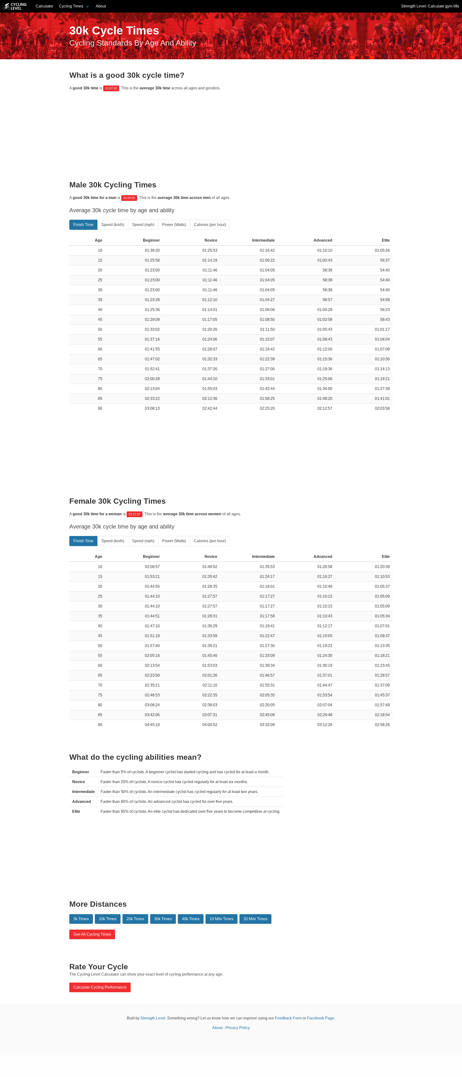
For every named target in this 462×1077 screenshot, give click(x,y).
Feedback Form (288, 1018)
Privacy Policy (237, 1028)
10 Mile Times (221, 919)
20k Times (135, 919)
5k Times (81, 919)
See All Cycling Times (92, 934)
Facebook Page (320, 1018)
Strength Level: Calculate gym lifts (430, 6)
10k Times (107, 919)
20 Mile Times (255, 919)
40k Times (190, 919)
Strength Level (153, 1018)
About (101, 6)
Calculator (44, 6)
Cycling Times (71, 6)
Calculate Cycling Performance (100, 987)
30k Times (163, 919)
